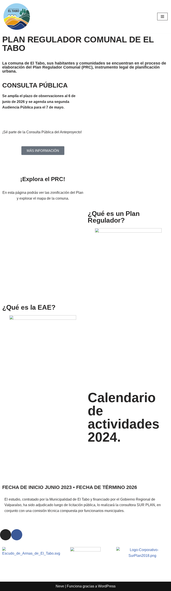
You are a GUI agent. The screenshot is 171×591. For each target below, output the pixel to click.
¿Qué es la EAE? (28, 307)
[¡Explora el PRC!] (42, 169)
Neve (60, 586)
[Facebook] (16, 534)
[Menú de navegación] (162, 16)
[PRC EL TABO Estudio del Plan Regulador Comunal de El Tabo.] (16, 16)
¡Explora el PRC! (42, 179)
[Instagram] (5, 534)
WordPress (107, 586)
